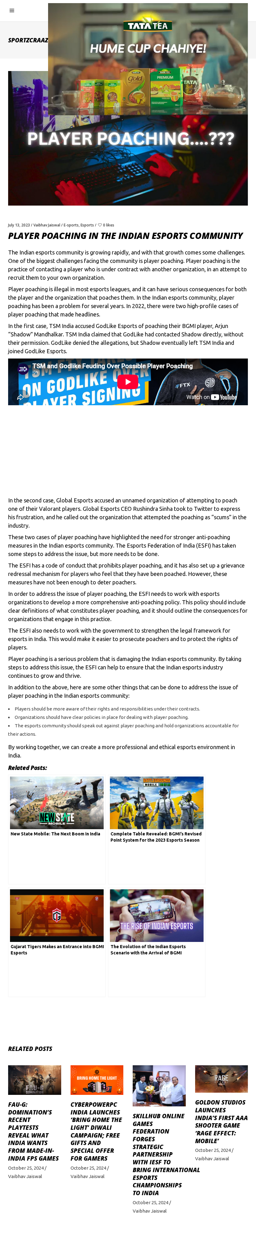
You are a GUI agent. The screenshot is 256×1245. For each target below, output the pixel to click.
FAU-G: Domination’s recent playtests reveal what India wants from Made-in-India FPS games (33, 1131)
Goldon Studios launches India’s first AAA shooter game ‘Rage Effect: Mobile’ (221, 1121)
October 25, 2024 (26, 1168)
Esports (87, 225)
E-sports (71, 225)
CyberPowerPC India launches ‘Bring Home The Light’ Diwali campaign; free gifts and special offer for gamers (96, 1131)
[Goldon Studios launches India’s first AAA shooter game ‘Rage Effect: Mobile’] (221, 1079)
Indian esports (37, 252)
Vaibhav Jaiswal (46, 225)
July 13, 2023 (19, 225)
